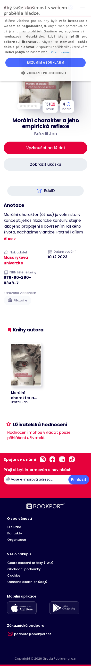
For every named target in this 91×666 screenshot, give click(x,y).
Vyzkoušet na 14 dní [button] (45, 148)
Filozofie (20, 300)
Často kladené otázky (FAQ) (30, 562)
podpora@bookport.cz (32, 634)
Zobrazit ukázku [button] (45, 164)
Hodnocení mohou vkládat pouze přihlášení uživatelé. (38, 435)
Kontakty (14, 533)
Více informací (61, 52)
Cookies (13, 575)
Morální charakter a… (24, 395)
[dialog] (45, 40)
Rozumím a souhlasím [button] (45, 62)
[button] (45, 191)
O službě (14, 527)
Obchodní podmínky (24, 569)
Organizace (16, 539)
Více (8, 238)
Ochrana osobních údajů (27, 581)
